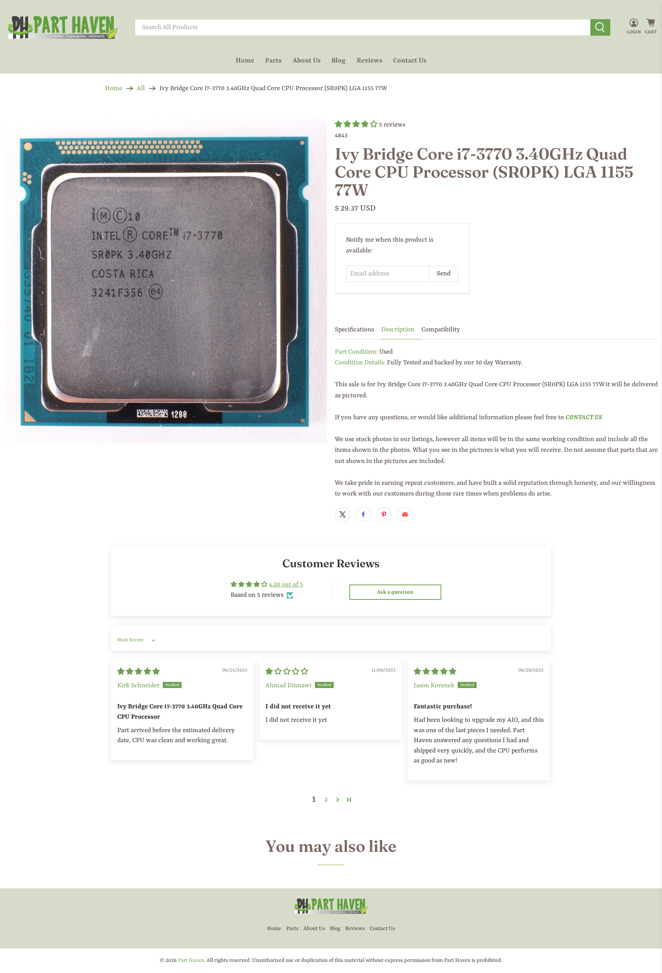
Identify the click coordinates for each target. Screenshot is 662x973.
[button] (356, 124)
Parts (273, 60)
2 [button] (326, 799)
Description (397, 329)
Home (245, 60)
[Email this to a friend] (405, 514)
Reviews (369, 60)
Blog (338, 60)
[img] (138, 672)
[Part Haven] (62, 27)
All (141, 88)
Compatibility (440, 329)
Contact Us (409, 60)
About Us (307, 60)
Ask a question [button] (395, 592)
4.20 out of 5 (286, 584)
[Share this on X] (342, 514)
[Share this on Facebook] (363, 514)
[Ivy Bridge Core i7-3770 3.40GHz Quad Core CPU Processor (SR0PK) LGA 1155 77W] (165, 281)
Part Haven (191, 960)
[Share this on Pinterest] (384, 514)
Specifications (354, 329)
